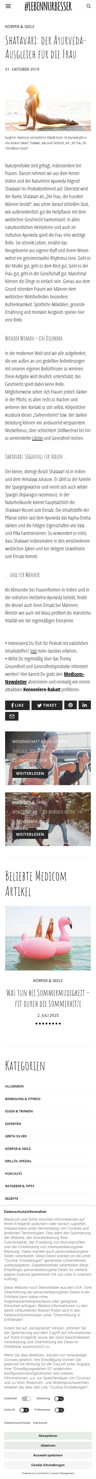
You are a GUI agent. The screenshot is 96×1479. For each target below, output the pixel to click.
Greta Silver (16, 1136)
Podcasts (13, 1173)
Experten (13, 1123)
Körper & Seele (20, 26)
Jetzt (33, 650)
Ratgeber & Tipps (29, 802)
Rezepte (11, 1198)
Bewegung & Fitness (22, 1098)
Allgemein (14, 1086)
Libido (37, 437)
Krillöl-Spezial (18, 1161)
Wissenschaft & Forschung (40, 741)
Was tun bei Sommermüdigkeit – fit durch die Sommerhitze (48, 998)
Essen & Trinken (19, 1111)
